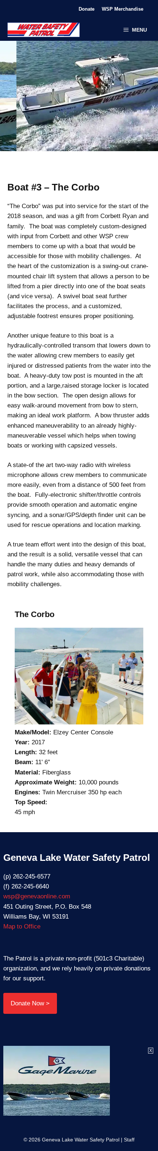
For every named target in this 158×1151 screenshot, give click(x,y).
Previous (45, 99)
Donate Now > (30, 1003)
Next (113, 99)
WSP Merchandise (122, 9)
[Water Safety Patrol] (43, 30)
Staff (129, 1140)
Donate (86, 9)
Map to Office (21, 926)
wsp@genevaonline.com (36, 896)
